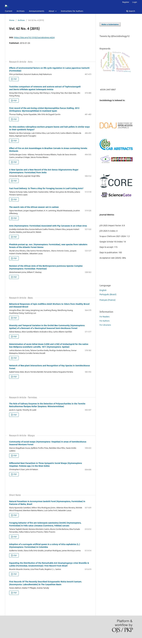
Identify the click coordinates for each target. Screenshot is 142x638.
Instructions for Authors (72, 11)
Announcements (36, 11)
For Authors (104, 320)
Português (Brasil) (108, 294)
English (103, 290)
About (52, 11)
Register (125, 2)
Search (131, 11)
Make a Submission (110, 24)
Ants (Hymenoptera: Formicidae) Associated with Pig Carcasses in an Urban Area (48, 225)
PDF (15, 79)
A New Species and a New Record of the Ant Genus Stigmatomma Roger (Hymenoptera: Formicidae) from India (43, 171)
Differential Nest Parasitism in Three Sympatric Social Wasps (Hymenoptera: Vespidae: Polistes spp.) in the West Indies (45, 464)
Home (11, 20)
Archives (21, 11)
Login (134, 2)
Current (8, 11)
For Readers (104, 316)
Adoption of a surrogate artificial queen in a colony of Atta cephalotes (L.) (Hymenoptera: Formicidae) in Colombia (44, 545)
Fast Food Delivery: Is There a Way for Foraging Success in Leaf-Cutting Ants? (46, 188)
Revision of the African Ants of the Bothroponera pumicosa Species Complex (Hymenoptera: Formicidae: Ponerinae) (46, 267)
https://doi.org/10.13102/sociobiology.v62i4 (34, 37)
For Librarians (105, 325)
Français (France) (108, 300)
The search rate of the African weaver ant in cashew (34, 207)
